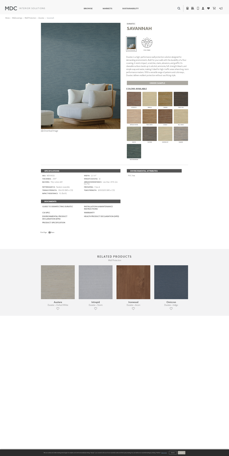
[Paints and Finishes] (147, 22)
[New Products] (69, 22)
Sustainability (130, 8)
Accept (181, 452)
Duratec (41, 18)
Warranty (89, 212)
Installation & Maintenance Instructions (98, 207)
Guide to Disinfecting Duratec (57, 206)
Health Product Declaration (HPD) (101, 216)
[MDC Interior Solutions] (25, 8)
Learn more (164, 452)
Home (7, 18)
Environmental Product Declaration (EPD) (54, 217)
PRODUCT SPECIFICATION (53, 222)
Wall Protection (30, 18)
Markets (107, 8)
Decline (173, 452)
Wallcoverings (17, 18)
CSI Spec (46, 212)
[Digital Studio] (102, 22)
